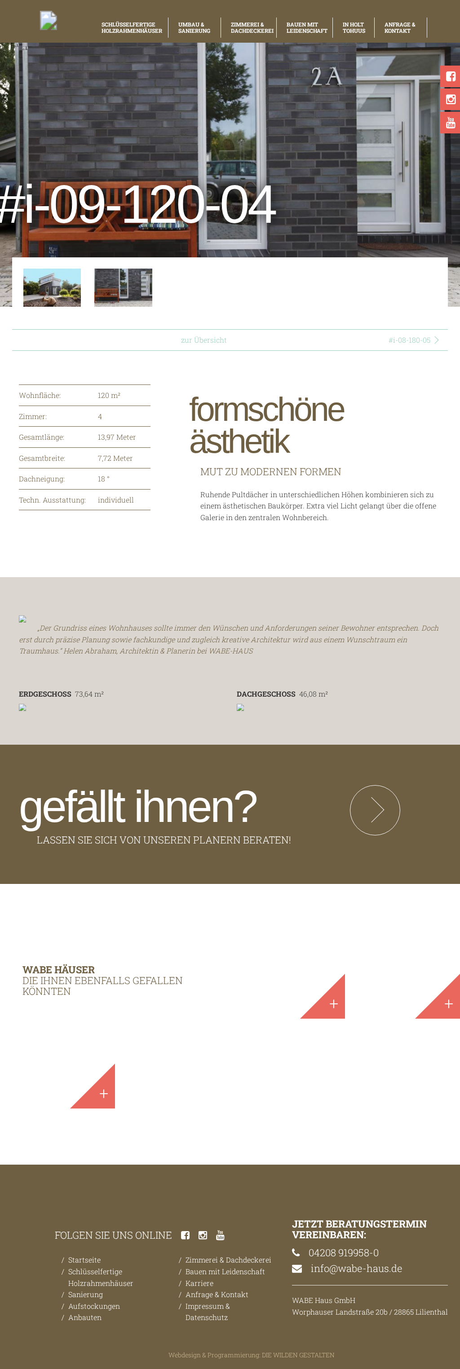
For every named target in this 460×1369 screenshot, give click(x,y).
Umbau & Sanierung (194, 27)
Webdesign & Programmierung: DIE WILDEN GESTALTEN (251, 1355)
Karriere (199, 1283)
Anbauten (85, 1317)
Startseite (84, 1259)
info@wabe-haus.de (355, 1268)
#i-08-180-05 (409, 339)
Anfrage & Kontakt (400, 27)
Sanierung (85, 1294)
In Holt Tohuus (353, 27)
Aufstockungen (94, 1306)
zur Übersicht (204, 339)
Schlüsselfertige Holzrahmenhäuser (130, 27)
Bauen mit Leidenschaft (305, 27)
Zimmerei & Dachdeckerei (249, 27)
